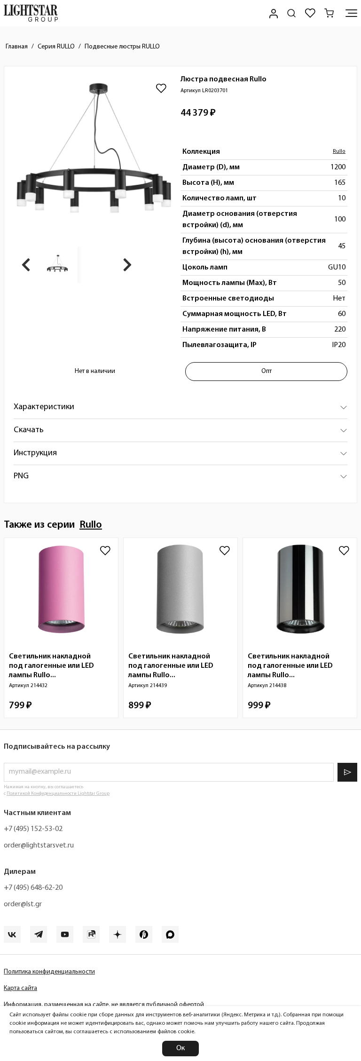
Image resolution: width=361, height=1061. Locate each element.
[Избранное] (310, 13)
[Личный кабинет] (272, 13)
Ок (180, 1048)
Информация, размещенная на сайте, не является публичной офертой (104, 1004)
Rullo (339, 151)
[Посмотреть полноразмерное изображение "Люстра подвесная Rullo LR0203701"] (94, 156)
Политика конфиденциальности (49, 971)
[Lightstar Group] (31, 13)
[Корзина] (329, 13)
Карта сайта (20, 988)
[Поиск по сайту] (291, 13)
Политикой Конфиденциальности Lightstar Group (58, 793)
